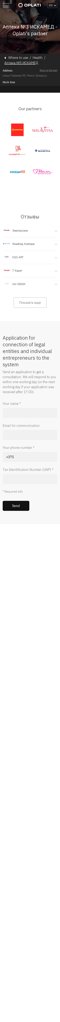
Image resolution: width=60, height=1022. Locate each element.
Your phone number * (18, 447)
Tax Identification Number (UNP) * (28, 469)
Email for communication (21, 425)
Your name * (12, 403)
